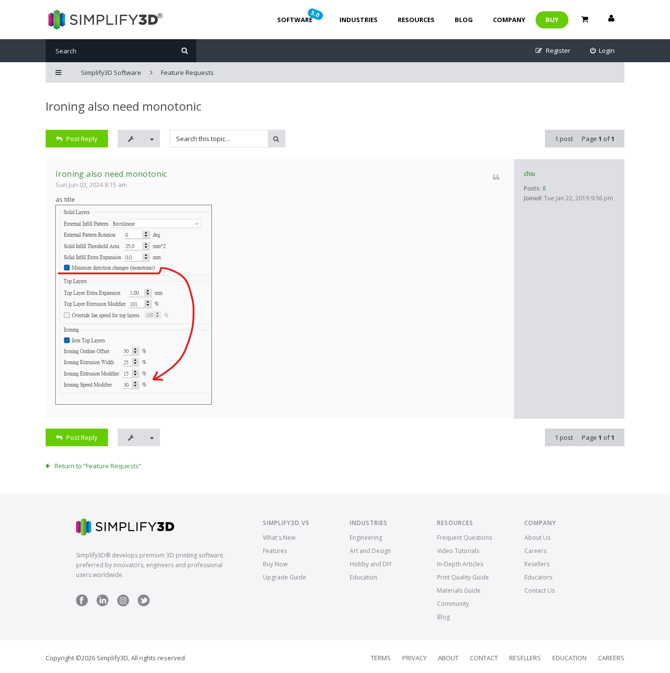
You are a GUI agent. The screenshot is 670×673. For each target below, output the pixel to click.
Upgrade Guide (284, 577)
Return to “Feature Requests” (97, 465)
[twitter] (144, 604)
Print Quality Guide (463, 577)
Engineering (366, 537)
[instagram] (123, 604)
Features (275, 551)
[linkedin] (102, 604)
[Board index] (104, 19)
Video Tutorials (458, 551)
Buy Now (275, 564)
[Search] (184, 50)
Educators (538, 577)
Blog (464, 19)
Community (453, 604)
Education (363, 577)
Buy (552, 19)
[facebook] (82, 604)
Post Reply (82, 138)
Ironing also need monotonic (124, 106)
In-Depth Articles (460, 564)
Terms (381, 657)
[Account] (611, 19)
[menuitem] (602, 50)
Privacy (414, 657)
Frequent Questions (464, 537)
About (448, 657)
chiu (529, 173)
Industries (358, 19)
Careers (535, 551)
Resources (416, 19)
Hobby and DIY (371, 564)
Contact (484, 657)
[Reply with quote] (496, 177)
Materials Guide (459, 590)
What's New (279, 537)
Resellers (536, 564)
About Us (537, 537)
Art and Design (370, 551)
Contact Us (539, 590)
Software (299, 16)
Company (509, 19)
